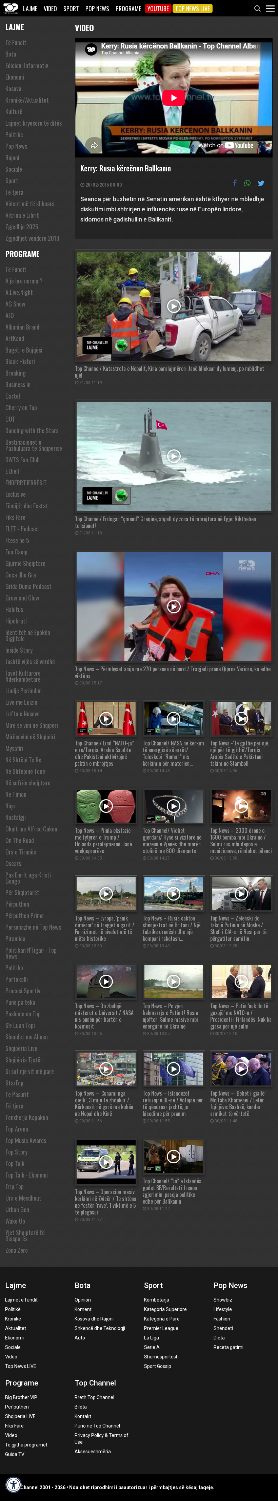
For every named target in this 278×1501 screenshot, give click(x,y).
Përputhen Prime (24, 915)
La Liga (151, 1337)
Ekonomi (14, 76)
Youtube (158, 8)
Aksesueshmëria (93, 1451)
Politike (14, 134)
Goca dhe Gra (20, 574)
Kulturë (13, 111)
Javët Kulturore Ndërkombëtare (23, 676)
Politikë (13, 1309)
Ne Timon (15, 794)
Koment (83, 1309)
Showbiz (223, 1300)
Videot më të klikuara (30, 203)
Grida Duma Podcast (28, 586)
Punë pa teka (20, 1002)
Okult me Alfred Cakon (31, 828)
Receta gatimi (228, 1347)
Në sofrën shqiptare (28, 782)
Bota (10, 53)
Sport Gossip (157, 1366)
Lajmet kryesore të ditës (33, 123)
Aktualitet (15, 1328)
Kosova (13, 88)
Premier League (161, 1328)
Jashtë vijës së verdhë (30, 661)
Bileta (81, 1407)
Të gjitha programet (26, 1444)
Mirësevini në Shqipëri (30, 736)
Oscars (13, 863)
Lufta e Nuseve (22, 713)
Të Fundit (15, 42)
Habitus (14, 609)
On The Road (19, 840)
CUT (10, 419)
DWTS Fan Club (22, 459)
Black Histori (20, 361)
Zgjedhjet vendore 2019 (32, 238)
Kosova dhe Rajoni (94, 1319)
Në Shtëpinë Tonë (25, 771)
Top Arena (16, 1128)
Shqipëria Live (21, 1048)
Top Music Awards (25, 1140)
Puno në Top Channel (97, 1426)
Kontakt (83, 1416)
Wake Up (15, 1221)
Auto (80, 1337)
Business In (18, 384)
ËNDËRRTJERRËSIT (26, 482)
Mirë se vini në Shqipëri (31, 725)
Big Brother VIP (21, 1397)
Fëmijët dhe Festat (26, 505)
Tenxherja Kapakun (26, 1117)
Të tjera (14, 192)
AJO (9, 315)
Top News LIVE (192, 8)
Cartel (12, 396)
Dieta (219, 1337)
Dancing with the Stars (31, 430)
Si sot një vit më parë (29, 1071)
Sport (71, 8)
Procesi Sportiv (22, 990)
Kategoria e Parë (162, 1319)
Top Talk (14, 1163)
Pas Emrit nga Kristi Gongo (28, 877)
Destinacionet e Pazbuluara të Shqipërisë (33, 445)
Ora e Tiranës (20, 851)
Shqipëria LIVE (20, 1416)
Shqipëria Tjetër (23, 1059)
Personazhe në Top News (33, 927)
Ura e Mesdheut (23, 1197)
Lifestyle (223, 1309)
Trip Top (14, 1186)
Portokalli (16, 979)
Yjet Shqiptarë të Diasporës (25, 1235)
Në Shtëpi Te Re (23, 759)
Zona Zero (16, 1250)
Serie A (152, 1347)
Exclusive (15, 494)
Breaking (15, 372)
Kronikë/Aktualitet (27, 100)
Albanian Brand (22, 326)
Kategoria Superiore (165, 1309)
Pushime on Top (23, 1013)
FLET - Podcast (22, 528)
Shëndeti (223, 1328)
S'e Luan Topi (20, 1025)
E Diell (12, 471)
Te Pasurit (17, 1094)
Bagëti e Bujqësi (23, 349)
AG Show (15, 303)
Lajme (30, 8)
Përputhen (17, 904)
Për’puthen (17, 1407)
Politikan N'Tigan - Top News (31, 953)
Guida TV (14, 1454)
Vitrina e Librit (22, 215)
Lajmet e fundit (21, 1300)
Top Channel (95, 1383)
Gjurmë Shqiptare (25, 563)
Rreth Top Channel (94, 1397)
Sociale (13, 169)
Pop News (97, 8)
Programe (128, 8)
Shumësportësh (161, 1356)
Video (50, 8)
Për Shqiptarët (22, 892)
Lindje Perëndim (23, 690)
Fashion (222, 1319)
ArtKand (14, 338)
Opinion (83, 1300)
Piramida (15, 938)
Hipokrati (16, 620)
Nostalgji (15, 817)
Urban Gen (17, 1209)
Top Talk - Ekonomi (26, 1174)
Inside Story (19, 650)
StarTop (14, 1082)
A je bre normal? (24, 280)
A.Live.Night (19, 292)
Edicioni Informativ (26, 65)
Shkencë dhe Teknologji (100, 1328)
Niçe (10, 805)
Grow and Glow (22, 597)
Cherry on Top (21, 407)
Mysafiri (14, 748)
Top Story (16, 1151)
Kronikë (13, 1319)
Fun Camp (16, 551)
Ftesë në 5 (17, 540)
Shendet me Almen (26, 1036)
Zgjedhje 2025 (21, 226)
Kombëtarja (156, 1300)
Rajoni (12, 157)
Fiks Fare (15, 517)
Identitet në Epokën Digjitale (27, 635)
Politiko (14, 967)
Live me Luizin (21, 702)
